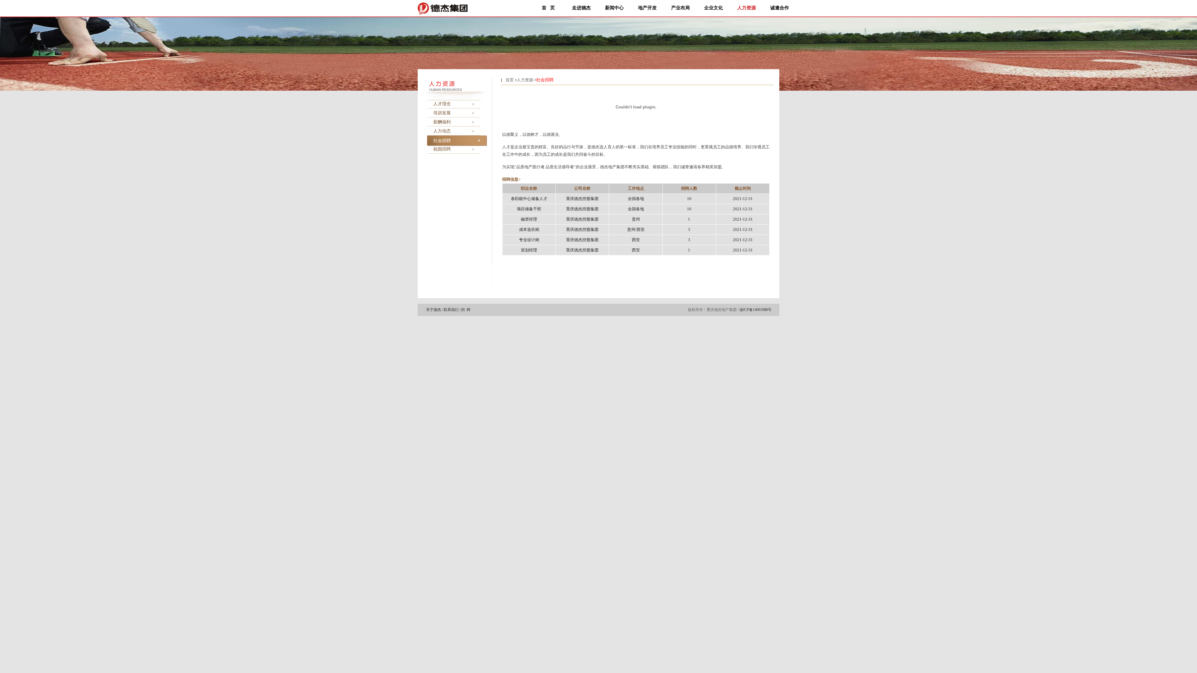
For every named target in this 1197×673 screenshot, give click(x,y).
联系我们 (451, 310)
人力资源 (525, 80)
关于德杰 (433, 310)
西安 (636, 239)
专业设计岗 (529, 239)
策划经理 (529, 250)
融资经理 (529, 219)
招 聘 (465, 310)
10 (689, 198)
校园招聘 (442, 149)
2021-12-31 (743, 198)
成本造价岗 (529, 229)
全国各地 (636, 198)
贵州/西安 (636, 229)
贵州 (636, 219)
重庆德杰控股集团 (582, 198)
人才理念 (442, 104)
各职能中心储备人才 (529, 198)
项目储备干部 (529, 209)
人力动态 (442, 131)
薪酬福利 (442, 122)
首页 (510, 80)
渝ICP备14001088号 (755, 310)
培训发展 (442, 113)
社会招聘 (442, 140)
